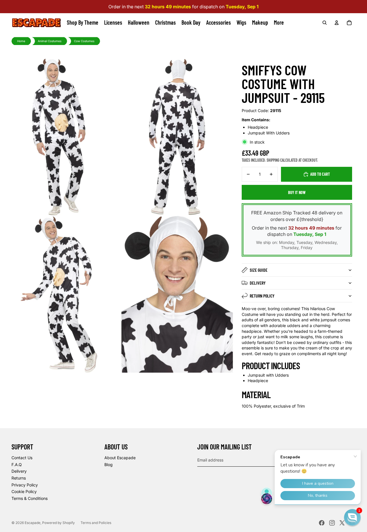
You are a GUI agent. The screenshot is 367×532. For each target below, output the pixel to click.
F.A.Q (16, 464)
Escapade (32, 523)
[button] (352, 517)
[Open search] (324, 22)
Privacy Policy (24, 484)
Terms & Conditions (29, 498)
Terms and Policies (96, 523)
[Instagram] (332, 522)
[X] (342, 522)
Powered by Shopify (58, 523)
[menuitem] (279, 22)
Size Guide (259, 270)
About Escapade (120, 457)
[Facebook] (321, 522)
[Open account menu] (336, 22)
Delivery (258, 282)
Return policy (262, 295)
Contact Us (21, 457)
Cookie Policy (24, 491)
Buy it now (297, 192)
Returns (18, 478)
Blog (108, 464)
